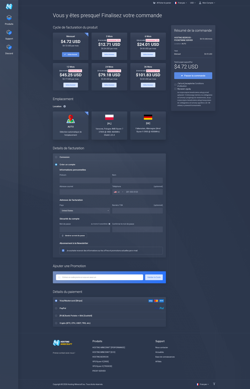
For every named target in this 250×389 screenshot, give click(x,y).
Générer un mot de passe (75, 236)
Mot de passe (65, 224)
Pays (62, 205)
